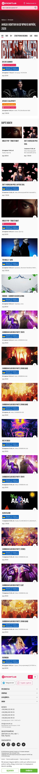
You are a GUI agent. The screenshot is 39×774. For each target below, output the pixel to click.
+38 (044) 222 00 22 (7, 709)
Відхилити (10, 770)
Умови (3, 701)
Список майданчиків (12, 759)
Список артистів (24, 759)
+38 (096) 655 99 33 (7, 712)
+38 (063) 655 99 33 (7, 718)
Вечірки (10, 20)
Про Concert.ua (5, 689)
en (35, 677)
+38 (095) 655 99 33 (7, 715)
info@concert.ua (6, 724)
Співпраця (4, 693)
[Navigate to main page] (9, 3)
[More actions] (35, 58)
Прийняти (29, 770)
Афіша (3, 20)
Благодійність (5, 697)
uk (30, 677)
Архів (3, 759)
